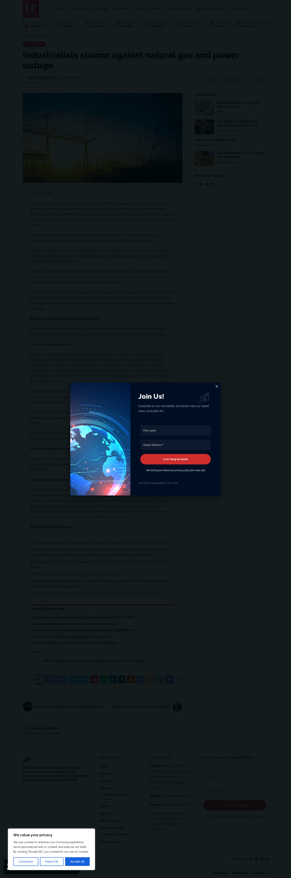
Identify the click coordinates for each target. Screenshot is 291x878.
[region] (51, 849)
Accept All (77, 861)
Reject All (51, 861)
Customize (26, 861)
